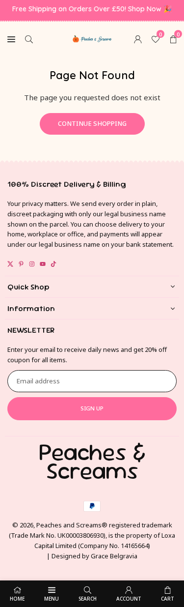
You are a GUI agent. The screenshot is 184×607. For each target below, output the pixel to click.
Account (128, 598)
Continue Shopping (92, 123)
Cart (167, 598)
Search (88, 598)
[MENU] (11, 38)
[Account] (138, 38)
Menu (51, 598)
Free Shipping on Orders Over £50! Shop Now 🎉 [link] (92, 9)
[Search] (29, 38)
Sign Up (92, 408)
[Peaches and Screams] (92, 37)
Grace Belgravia (114, 555)
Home (17, 598)
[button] (173, 38)
